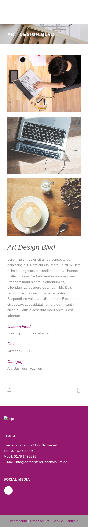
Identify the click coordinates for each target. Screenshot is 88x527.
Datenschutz (39, 521)
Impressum (18, 521)
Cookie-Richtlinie (65, 521)
